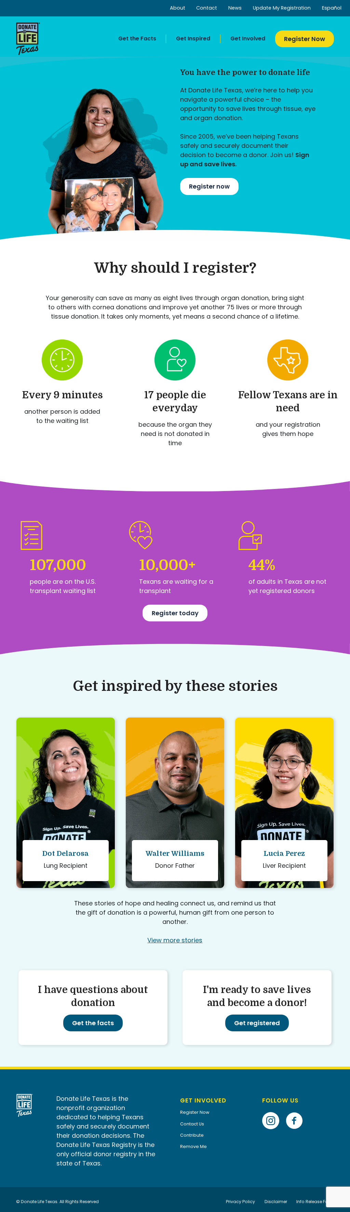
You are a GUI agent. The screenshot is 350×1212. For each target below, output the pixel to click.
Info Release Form (315, 1201)
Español (331, 7)
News (235, 7)
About (177, 7)
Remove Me (193, 1146)
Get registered (257, 1023)
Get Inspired (193, 38)
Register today (175, 613)
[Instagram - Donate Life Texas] (273, 1110)
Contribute (192, 1135)
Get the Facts (137, 38)
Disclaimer (276, 1201)
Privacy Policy (240, 1201)
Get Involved (247, 38)
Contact (206, 7)
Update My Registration (282, 7)
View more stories (174, 940)
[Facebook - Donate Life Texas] (297, 1110)
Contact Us (192, 1124)
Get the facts (93, 1023)
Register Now (304, 39)
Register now (209, 186)
